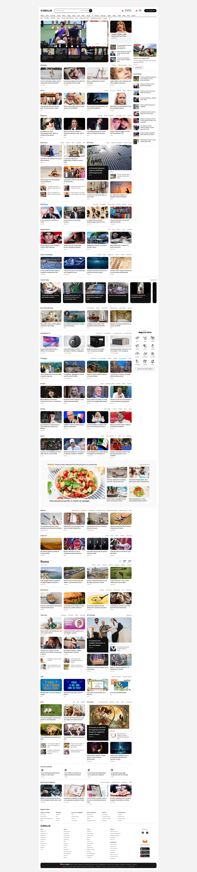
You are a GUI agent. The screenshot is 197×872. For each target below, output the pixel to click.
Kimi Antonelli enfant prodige (117, 295)
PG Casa (89, 851)
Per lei (130, 65)
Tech (78, 15)
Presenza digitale (105, 782)
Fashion (68, 142)
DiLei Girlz (43, 142)
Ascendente (129, 702)
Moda (124, 90)
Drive (58, 18)
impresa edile (43, 816)
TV (92, 15)
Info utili (112, 249)
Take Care (43, 615)
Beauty (62, 142)
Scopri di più (138, 67)
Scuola (109, 15)
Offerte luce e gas (84, 18)
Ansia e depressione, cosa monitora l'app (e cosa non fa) (54, 666)
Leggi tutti (129, 615)
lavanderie (104, 814)
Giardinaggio (122, 308)
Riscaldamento (75, 510)
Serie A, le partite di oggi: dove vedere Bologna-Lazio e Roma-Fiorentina (148, 78)
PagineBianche (90, 855)
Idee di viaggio (102, 358)
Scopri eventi (113, 846)
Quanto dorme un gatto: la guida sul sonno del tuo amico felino (77, 745)
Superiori (129, 383)
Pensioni (124, 204)
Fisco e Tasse (111, 204)
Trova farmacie (113, 848)
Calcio (102, 436)
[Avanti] (155, 292)
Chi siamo (65, 866)
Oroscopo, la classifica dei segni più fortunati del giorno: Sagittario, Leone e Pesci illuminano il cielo (97, 730)
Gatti (78, 702)
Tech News (42, 274)
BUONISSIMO (129, 864)
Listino (123, 229)
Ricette (97, 15)
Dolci (123, 590)
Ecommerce (124, 782)
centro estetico (90, 816)
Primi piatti (108, 590)
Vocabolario (112, 852)
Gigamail (42, 841)
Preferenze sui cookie (86, 866)
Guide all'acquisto (122, 65)
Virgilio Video (66, 837)
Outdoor (129, 308)
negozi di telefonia (106, 818)
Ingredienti (129, 590)
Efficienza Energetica (116, 142)
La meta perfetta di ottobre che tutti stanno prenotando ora (124, 47)
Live (124, 436)
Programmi (111, 115)
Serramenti (112, 530)
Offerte (114, 65)
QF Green (90, 142)
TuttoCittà (89, 857)
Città (124, 15)
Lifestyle (119, 90)
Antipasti (102, 590)
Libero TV (66, 855)
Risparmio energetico (112, 510)
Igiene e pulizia (123, 510)
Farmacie (104, 565)
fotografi (120, 820)
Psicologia (70, 615)
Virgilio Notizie (67, 831)
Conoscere (43, 634)
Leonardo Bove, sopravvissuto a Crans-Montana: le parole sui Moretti (50, 426)
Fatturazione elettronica (67, 18)
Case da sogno (90, 308)
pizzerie (57, 820)
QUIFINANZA (122, 864)
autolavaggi (74, 820)
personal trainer (121, 818)
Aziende (111, 565)
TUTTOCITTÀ (109, 864)
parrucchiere (89, 814)
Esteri (125, 409)
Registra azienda (90, 849)
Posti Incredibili (67, 378)
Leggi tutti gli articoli (144, 464)
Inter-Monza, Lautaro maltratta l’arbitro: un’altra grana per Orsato (147, 127)
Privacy (74, 866)
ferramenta (42, 814)
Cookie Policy (79, 866)
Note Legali (69, 866)
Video (83, 15)
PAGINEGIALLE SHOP (89, 864)
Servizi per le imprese (47, 782)
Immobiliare (103, 204)
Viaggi (68, 15)
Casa (41, 327)
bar (56, 816)
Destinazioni (94, 358)
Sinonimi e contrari (109, 383)
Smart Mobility (90, 843)
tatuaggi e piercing (91, 820)
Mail (41, 18)
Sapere (133, 15)
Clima (108, 142)
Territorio (42, 584)
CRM (130, 782)
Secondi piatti (116, 590)
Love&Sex (78, 142)
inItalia (119, 15)
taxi (72, 814)
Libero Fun (112, 839)
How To (117, 254)
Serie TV (129, 115)
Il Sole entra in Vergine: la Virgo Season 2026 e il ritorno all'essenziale (96, 757)
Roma (44, 561)
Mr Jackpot (112, 837)
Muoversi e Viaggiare (77, 812)
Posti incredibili (123, 358)
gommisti (73, 818)
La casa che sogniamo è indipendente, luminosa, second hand (73, 160)
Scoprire (42, 656)
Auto (109, 229)
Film (125, 115)
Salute (114, 15)
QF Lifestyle (91, 615)
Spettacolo (114, 38)
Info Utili (118, 204)
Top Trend (42, 802)
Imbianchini (84, 510)
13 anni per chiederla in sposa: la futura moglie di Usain (123, 59)
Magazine (43, 115)
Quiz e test (129, 535)
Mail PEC (53, 18)
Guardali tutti (153, 280)
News (105, 115)
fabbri (41, 820)
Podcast (83, 702)
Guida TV (99, 115)
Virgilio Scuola (90, 835)
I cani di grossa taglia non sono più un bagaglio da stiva (53, 745)
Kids (41, 676)
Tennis (65, 455)
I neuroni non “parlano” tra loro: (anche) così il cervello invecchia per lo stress (51, 652)
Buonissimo (44, 590)
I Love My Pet (107, 333)
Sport (47, 15)
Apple (104, 254)
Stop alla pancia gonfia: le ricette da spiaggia (69, 501)
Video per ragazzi (127, 676)
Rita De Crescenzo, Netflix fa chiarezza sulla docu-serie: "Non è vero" (74, 133)
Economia (52, 15)
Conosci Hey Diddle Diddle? (118, 692)
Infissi (130, 510)
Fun (110, 18)
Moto (113, 229)
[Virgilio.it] (46, 11)
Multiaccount (43, 843)
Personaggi (119, 115)
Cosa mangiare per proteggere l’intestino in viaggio (76, 660)
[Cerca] (90, 10)
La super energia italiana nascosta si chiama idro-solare (123, 176)
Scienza (88, 274)
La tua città (112, 850)
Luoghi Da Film (43, 378)
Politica (120, 409)
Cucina (42, 609)
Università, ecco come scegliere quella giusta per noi (54, 188)
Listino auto (89, 841)
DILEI (113, 864)
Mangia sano (67, 634)
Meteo (63, 15)
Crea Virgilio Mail (150, 10)
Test (84, 142)
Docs (76, 18)
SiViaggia (43, 358)
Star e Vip (112, 90)
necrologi (104, 820)
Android (99, 254)
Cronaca (115, 409)
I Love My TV (98, 333)
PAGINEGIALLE (81, 864)
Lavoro (130, 204)
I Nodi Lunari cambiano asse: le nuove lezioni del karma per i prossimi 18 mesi (119, 757)
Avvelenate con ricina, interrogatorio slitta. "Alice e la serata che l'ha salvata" (49, 133)
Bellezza (129, 90)
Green (90, 175)
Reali (41, 110)
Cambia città (43, 564)
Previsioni (129, 565)
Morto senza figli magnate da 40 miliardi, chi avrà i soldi (124, 53)
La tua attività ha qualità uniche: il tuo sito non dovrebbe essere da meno (97, 800)
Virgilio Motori (45, 229)
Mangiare (58, 812)
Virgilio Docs (43, 839)
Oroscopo (103, 15)
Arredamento (104, 308)
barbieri (88, 818)
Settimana (112, 702)
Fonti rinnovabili (128, 142)
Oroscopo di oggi (103, 702)
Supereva (43, 535)
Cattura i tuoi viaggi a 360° (141, 58)
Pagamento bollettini (96, 18)
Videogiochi (66, 274)
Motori (74, 15)
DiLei (42, 90)
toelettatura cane (106, 816)
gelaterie (58, 814)
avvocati (120, 814)
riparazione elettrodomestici (46, 818)
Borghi (130, 358)
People (106, 90)
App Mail (42, 847)
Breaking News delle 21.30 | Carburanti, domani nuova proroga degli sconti (72, 297)
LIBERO (71, 864)
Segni (122, 702)
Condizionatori (44, 530)
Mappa (123, 565)
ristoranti (58, 818)
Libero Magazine (67, 853)
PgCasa (43, 510)
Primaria (118, 383)
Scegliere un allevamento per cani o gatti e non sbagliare (53, 751)
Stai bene (66, 654)
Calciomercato (109, 436)
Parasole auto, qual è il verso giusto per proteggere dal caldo (95, 297)
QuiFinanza (44, 204)
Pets (42, 702)
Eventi (98, 565)
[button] (105, 44)
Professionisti (121, 812)
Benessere (63, 615)
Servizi (104, 812)
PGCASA (96, 864)
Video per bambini (116, 676)
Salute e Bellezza (91, 812)
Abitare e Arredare (45, 812)
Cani (74, 702)
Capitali (115, 358)
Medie (123, 383)
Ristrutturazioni (113, 308)
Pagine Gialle (44, 809)
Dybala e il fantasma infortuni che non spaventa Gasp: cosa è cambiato (148, 120)
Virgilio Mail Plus (44, 833)
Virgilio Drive (43, 837)
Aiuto (41, 849)
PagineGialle (89, 847)
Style (73, 142)
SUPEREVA (134, 864)
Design (98, 308)
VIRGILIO (75, 864)
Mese (117, 702)
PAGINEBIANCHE (102, 864)
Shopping (89, 831)
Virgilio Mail (42, 831)
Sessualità (82, 615)
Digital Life (110, 254)
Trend (128, 15)
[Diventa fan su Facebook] (142, 832)
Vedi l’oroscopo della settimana (145, 368)
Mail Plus (46, 18)
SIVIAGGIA (117, 864)
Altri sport (129, 436)
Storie (130, 409)
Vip (64, 110)
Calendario (42, 845)
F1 (116, 436)
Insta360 (135, 64)
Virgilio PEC (42, 835)
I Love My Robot (127, 333)
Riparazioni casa (101, 510)
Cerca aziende (113, 844)
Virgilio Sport (66, 833)
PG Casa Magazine (91, 853)
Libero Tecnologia (46, 254)
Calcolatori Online (114, 856)
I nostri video (44, 280)
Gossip (88, 15)
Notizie (42, 15)
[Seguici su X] (147, 832)
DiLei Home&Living (46, 308)
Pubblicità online (115, 782)
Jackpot (105, 18)
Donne (58, 15)
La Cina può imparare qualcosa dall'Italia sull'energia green (96, 170)
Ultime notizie (107, 409)
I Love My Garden (117, 333)
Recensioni (129, 254)
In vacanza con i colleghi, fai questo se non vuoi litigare (97, 643)
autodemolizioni (74, 816)
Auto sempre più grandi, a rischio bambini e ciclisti (123, 648)
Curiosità (90, 34)
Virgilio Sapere (90, 833)
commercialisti (121, 816)
